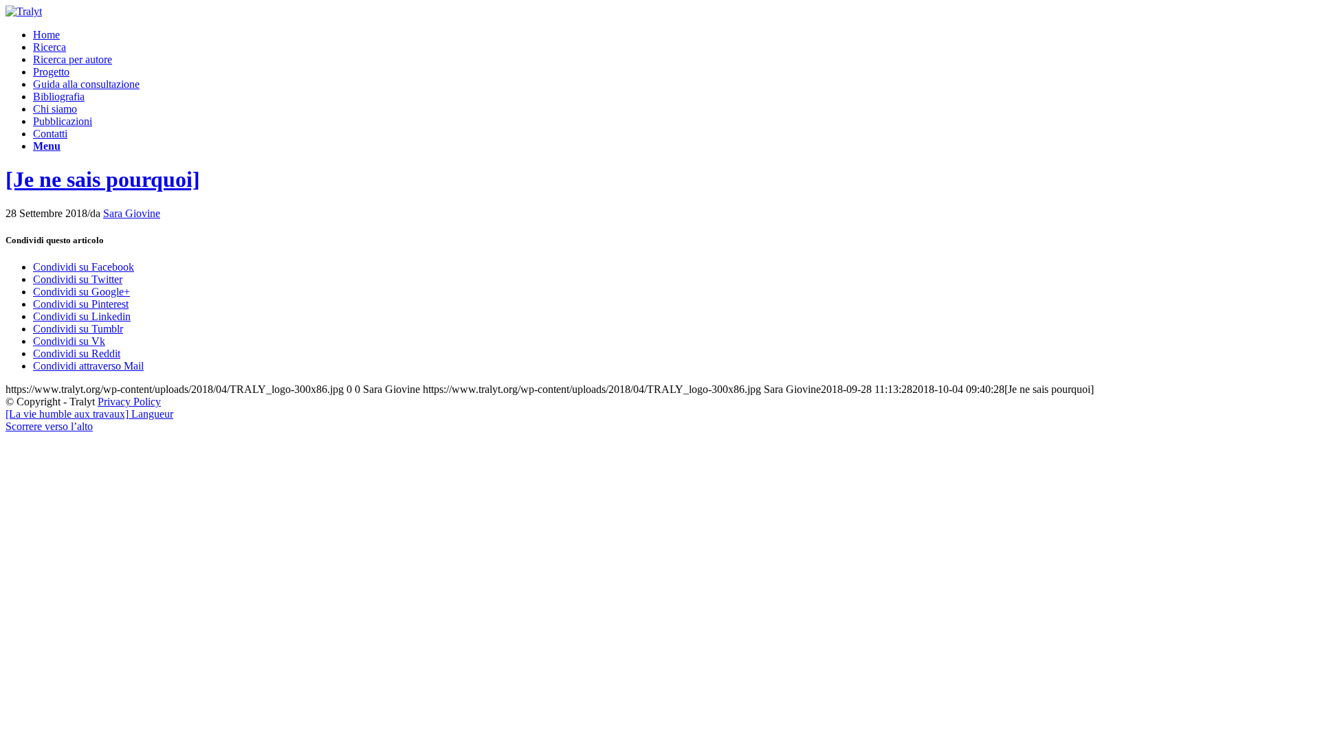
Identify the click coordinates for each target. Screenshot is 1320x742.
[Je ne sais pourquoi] (103, 179)
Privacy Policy (129, 401)
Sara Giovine (131, 213)
